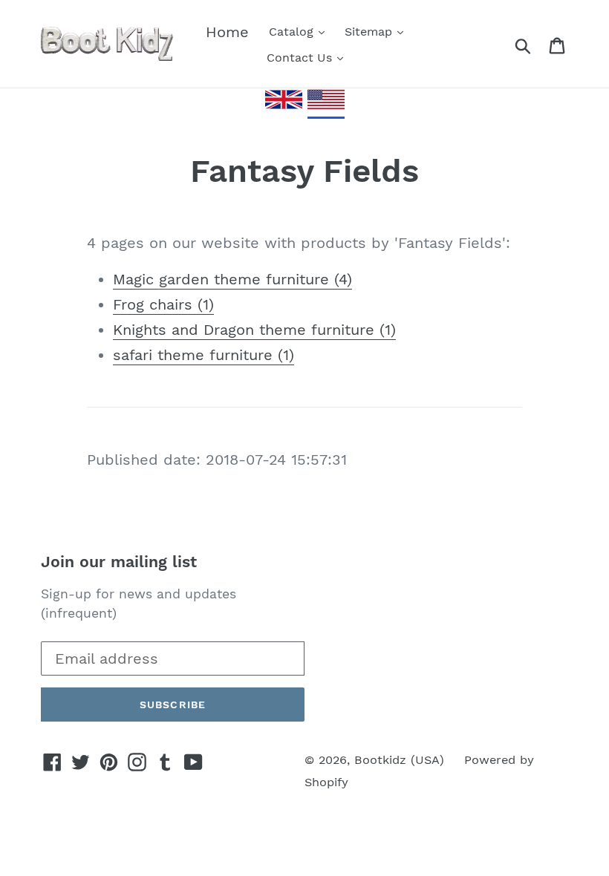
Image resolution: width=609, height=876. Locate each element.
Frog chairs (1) (163, 304)
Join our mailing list (119, 561)
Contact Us (301, 57)
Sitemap (370, 31)
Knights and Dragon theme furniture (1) (254, 330)
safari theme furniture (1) (203, 355)
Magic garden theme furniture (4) (232, 279)
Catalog (293, 31)
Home (227, 32)
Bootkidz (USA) (399, 760)
